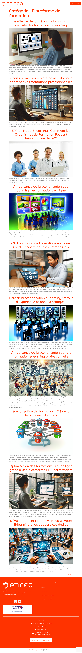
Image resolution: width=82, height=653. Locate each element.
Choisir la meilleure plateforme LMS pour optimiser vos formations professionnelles (41, 80)
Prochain (69, 574)
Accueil (43, 587)
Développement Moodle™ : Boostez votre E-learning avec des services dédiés (41, 522)
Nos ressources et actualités (48, 595)
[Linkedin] (15, 601)
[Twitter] (19, 601)
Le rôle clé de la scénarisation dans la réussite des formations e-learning (41, 23)
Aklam (50, 650)
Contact (43, 603)
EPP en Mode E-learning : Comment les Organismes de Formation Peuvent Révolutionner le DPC (41, 134)
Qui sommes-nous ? (46, 599)
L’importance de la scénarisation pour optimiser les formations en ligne (41, 188)
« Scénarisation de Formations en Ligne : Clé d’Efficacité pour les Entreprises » (41, 245)
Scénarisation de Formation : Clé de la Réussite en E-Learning (41, 413)
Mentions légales (34, 650)
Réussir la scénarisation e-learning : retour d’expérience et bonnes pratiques (41, 300)
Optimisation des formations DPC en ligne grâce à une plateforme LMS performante (41, 468)
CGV (41, 650)
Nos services (44, 591)
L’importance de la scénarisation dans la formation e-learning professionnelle (41, 354)
